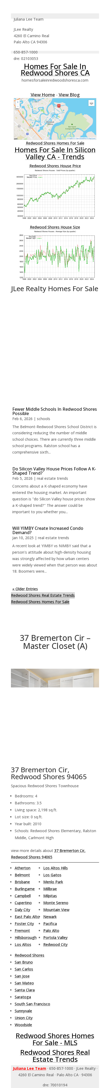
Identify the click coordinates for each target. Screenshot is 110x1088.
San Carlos (24, 969)
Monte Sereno (55, 902)
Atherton (22, 867)
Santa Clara (25, 989)
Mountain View (56, 909)
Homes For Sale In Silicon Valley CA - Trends (55, 153)
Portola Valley (55, 937)
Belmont (22, 874)
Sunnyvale (23, 1010)
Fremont (22, 930)
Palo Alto (51, 930)
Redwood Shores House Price (55, 165)
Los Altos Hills (55, 867)
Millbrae (50, 888)
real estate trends (52, 478)
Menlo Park (53, 881)
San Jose (22, 976)
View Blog (69, 95)
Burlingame (25, 888)
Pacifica (50, 923)
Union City (24, 1017)
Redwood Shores (29, 955)
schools (43, 418)
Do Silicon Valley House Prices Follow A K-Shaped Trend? (54, 471)
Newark (50, 916)
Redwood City (55, 944)
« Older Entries (25, 588)
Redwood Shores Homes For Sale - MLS (55, 1039)
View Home (43, 95)
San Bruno (24, 962)
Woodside (23, 1024)
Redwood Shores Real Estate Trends (43, 595)
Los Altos (23, 944)
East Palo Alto (27, 916)
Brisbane (22, 881)
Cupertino (23, 902)
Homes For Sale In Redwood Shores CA (55, 69)
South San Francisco (32, 1003)
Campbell (23, 895)
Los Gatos (52, 874)
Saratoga (23, 996)
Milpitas (50, 895)
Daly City (22, 909)
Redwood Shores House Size (55, 227)
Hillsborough (26, 937)
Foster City (24, 923)
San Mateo (24, 983)
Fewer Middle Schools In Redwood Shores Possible (54, 411)
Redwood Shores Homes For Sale (55, 143)
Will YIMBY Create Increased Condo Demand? (47, 530)
